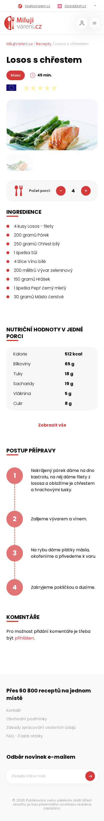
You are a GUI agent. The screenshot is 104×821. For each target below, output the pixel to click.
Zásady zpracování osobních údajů (41, 727)
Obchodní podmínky (26, 719)
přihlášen (24, 638)
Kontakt (13, 710)
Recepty (43, 44)
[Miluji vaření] (23, 23)
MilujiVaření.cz (19, 44)
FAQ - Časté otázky (24, 736)
